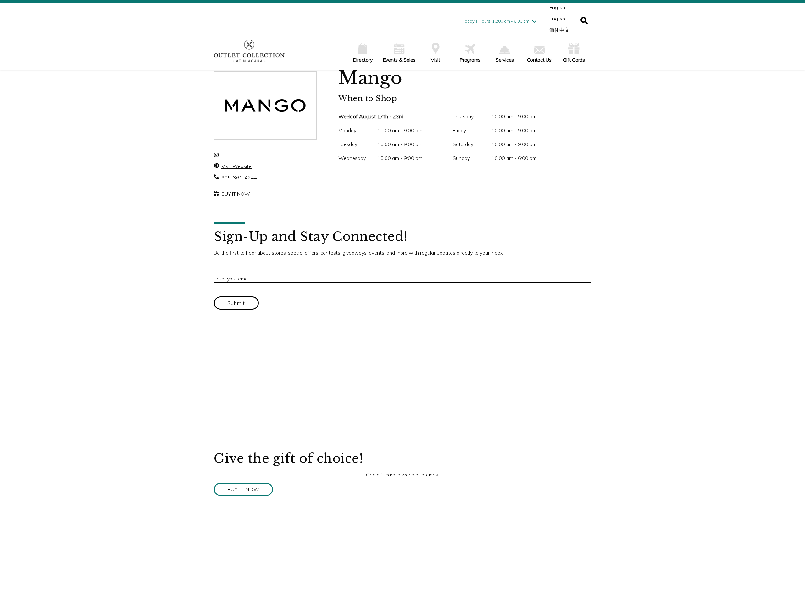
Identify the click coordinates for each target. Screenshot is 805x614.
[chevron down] (534, 21)
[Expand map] (402, 388)
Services (505, 60)
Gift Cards (574, 60)
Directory (363, 60)
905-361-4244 (239, 177)
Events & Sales (399, 60)
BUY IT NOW (235, 194)
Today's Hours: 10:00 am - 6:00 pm (496, 21)
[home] (249, 54)
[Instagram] (216, 155)
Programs (470, 60)
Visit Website (236, 166)
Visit (435, 60)
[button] (584, 21)
